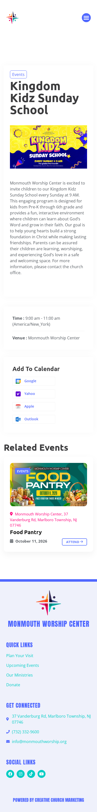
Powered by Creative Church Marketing (48, 800)
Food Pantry (26, 532)
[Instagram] (21, 774)
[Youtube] (42, 774)
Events (18, 74)
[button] (86, 17)
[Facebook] (10, 774)
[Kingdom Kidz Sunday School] (48, 484)
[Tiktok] (31, 774)
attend (73, 542)
